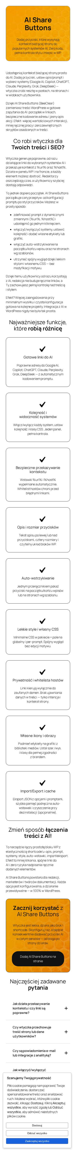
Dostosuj (37, 1125)
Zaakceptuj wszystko (37, 1141)
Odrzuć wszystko (37, 1133)
